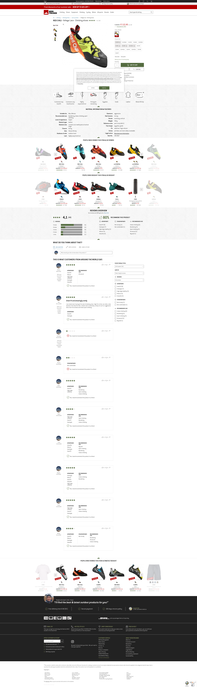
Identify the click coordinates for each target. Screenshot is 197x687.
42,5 (131, 46)
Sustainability (129, 656)
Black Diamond (130, 676)
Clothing (62, 12)
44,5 (123, 49)
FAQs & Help (101, 644)
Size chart (117, 56)
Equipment (74, 12)
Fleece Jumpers (75, 679)
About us (128, 640)
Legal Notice (129, 650)
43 (138, 46)
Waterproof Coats (76, 674)
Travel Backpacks (103, 674)
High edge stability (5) (105, 229)
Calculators (47, 672)
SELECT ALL (104, 87)
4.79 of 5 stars (136, 3)
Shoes (68, 12)
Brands (106, 12)
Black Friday (47, 674)
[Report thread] (110, 265)
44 (117, 49)
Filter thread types (120, 263)
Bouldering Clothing (49, 679)
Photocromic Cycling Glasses (105, 679)
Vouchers (128, 646)
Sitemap (47, 681)
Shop (45, 1)
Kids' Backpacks (103, 676)
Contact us (101, 646)
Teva (128, 672)
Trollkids (128, 679)
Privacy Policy (80, 83)
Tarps (46, 676)
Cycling (88, 12)
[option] (85, 46)
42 (124, 46)
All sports (100, 12)
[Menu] (196, 682)
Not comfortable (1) (120, 227)
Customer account (130, 642)
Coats (73, 676)
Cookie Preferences (103, 653)
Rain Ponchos (75, 675)
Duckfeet (129, 674)
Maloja (128, 675)
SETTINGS (93, 87)
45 (128, 49)
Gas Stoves (47, 675)
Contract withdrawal (103, 657)
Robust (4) (102, 231)
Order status (101, 642)
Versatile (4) (102, 233)
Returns (100, 648)
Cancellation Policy (103, 655)
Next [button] (142, 95)
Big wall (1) (133, 233)
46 (139, 49)
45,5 (134, 49)
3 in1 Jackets (75, 672)
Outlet (112, 12)
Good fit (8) (102, 225)
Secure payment (78, 3)
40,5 (141, 42)
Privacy (104, 652)
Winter (94, 12)
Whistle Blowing (130, 652)
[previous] (55, 154)
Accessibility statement (132, 654)
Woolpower (129, 677)
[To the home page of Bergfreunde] (51, 12)
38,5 (124, 42)
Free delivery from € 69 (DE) (53, 3)
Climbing (82, 12)
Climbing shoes (66, 17)
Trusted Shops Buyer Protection (125, 81)
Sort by (117, 270)
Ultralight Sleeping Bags (104, 675)
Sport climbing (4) (135, 229)
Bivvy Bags (101, 677)
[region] (99, 80)
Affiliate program (130, 648)
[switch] (192, 685)
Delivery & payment (103, 640)
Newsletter (129, 644)
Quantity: (117, 61)
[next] (141, 154)
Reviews (119, 277)
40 (135, 42)
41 (117, 46)
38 (117, 42)
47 (117, 53)
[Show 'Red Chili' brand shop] (55, 25)
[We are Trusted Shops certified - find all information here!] (131, 609)
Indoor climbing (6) (135, 225)
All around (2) (133, 231)
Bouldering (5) (134, 227)
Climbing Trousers (49, 677)
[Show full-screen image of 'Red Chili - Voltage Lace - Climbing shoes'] (63, 24)
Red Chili (57, 20)
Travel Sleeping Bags (103, 672)
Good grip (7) (102, 227)
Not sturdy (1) (118, 225)
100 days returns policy (107, 3)
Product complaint (103, 650)
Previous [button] (54, 95)
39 (130, 42)
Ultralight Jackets (76, 677)
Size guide (123, 56)
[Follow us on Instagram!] (73, 642)
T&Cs (99, 652)
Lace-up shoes (75, 17)
